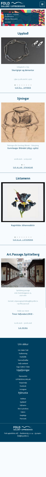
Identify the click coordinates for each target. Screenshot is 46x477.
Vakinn (23, 452)
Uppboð (23, 33)
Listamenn (23, 178)
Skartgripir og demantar (23, 70)
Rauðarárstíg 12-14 (26, 473)
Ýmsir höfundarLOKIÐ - (23, 354)
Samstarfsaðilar (23, 400)
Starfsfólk (23, 397)
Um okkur (23, 384)
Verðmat (23, 439)
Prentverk (23, 458)
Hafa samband (23, 403)
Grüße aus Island (23, 351)
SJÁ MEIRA (8, 22)
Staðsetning (23, 393)
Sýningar (23, 98)
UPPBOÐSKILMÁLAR (23, 419)
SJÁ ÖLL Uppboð (23, 88)
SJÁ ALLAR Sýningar (23, 168)
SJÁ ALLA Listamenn (23, 240)
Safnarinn (23, 445)
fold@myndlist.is (23, 476)
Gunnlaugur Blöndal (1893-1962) (22, 148)
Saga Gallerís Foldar (23, 407)
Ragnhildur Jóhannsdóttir (23, 225)
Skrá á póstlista (23, 449)
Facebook (23, 426)
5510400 (38, 473)
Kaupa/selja (23, 423)
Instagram (23, 429)
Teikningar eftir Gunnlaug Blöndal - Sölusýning (23, 145)
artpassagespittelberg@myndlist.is (26, 301)
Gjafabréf (23, 442)
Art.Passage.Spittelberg (23, 254)
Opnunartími (23, 416)
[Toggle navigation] (42, 4)
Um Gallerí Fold (23, 390)
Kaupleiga (23, 455)
